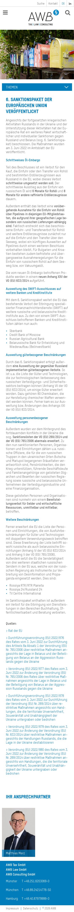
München (12, 890)
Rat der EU (15, 631)
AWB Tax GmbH (15, 865)
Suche (40, 3)
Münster (11, 881)
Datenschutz (30, 908)
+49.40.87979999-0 (36, 898)
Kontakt (53, 3)
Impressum (12, 908)
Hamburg (12, 898)
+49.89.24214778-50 (37, 890)
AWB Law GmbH (16, 870)
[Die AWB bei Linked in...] (70, 3)
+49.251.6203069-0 (36, 881)
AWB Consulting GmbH (20, 874)
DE (63, 3)
